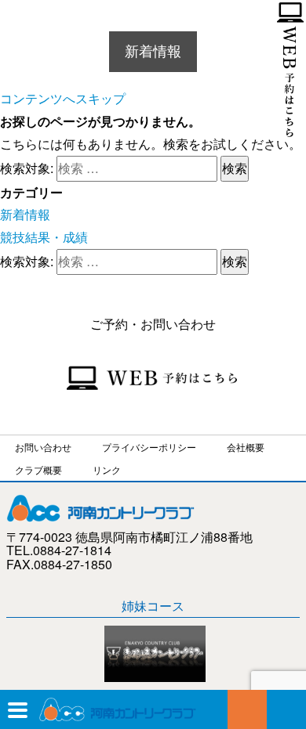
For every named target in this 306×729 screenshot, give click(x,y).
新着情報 (25, 214)
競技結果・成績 (44, 237)
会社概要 (245, 446)
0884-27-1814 (247, 709)
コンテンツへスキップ (63, 98)
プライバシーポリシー (149, 446)
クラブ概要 (38, 469)
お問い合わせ (286, 709)
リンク (107, 469)
